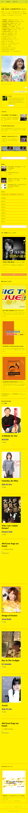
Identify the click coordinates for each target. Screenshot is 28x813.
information (5, 194)
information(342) (3, 84)
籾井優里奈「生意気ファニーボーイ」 (10, 29)
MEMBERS (8, 1)
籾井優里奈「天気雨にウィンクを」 (10, 24)
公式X (14, 274)
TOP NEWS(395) (9, 84)
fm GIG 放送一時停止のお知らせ (8, 125)
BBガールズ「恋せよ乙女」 (8, 34)
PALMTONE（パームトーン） (19, 394)
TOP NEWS (13, 194)
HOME (2, 1)
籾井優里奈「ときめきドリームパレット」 (11, 19)
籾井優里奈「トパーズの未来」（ (9, 26)
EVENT (20, 194)
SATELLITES (15, 1)
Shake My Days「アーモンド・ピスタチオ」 (12, 28)
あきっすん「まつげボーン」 (8, 33)
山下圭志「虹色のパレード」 (8, 31)
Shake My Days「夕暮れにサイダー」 (10, 23)
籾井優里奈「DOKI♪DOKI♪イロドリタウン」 (12, 21)
